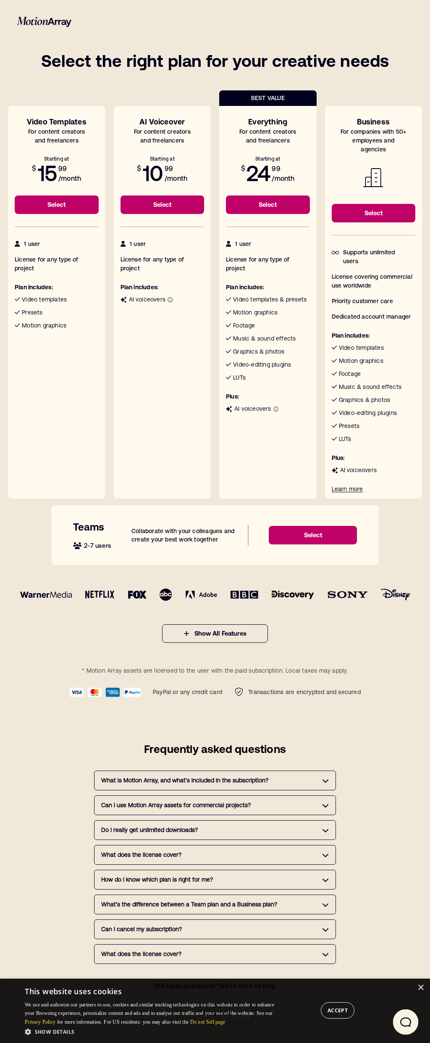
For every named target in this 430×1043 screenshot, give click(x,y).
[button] (149, 1032)
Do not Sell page (207, 1022)
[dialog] (215, 1011)
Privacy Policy (40, 1022)
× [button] (420, 988)
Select (56, 204)
